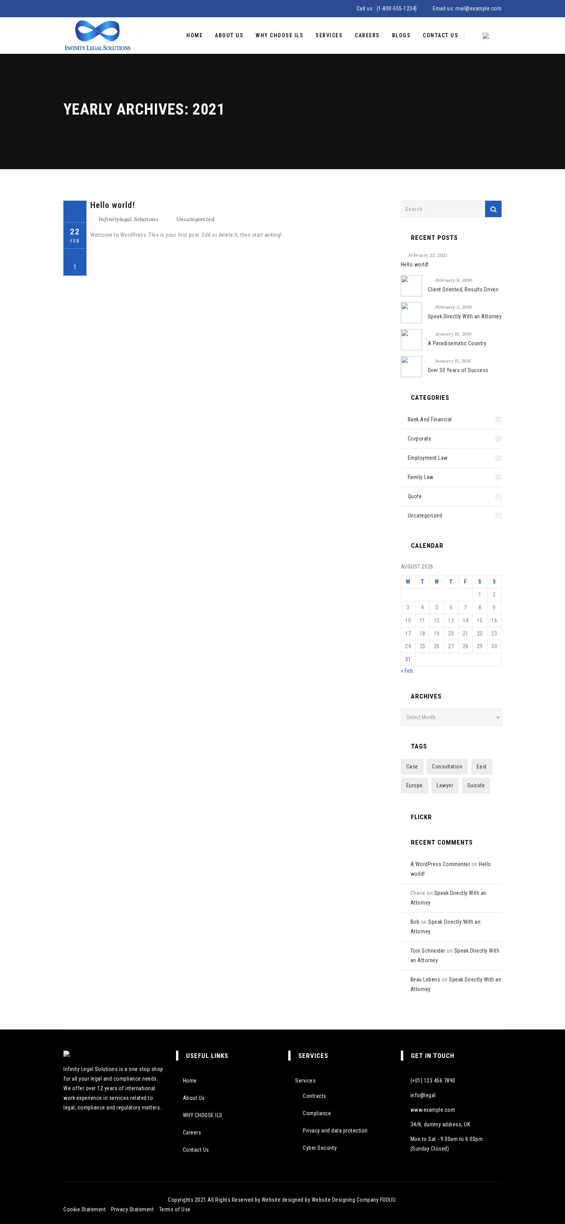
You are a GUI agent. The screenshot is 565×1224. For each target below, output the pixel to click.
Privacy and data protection (335, 1131)
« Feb (407, 671)
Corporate (420, 439)
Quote (415, 496)
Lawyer (445, 785)
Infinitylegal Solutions (128, 219)
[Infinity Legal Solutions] (97, 35)
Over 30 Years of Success (458, 370)
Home (194, 35)
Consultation (447, 766)
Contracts (314, 1096)
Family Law (421, 477)
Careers (367, 35)
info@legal (423, 1095)
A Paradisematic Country (457, 343)
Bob (415, 922)
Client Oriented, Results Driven (463, 289)
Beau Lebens (425, 979)
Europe (414, 785)
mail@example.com (478, 8)
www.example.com (432, 1110)
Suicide (476, 785)
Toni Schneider (427, 951)
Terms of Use (175, 1209)
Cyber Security (320, 1148)
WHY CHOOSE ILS (279, 35)
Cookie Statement (84, 1209)
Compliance (317, 1113)
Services (329, 35)
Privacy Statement (132, 1209)
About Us (229, 35)
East (482, 766)
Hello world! (112, 205)
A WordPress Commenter (440, 864)
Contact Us (440, 35)
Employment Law (428, 458)
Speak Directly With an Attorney (465, 316)
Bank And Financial (430, 419)
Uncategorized (195, 219)
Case (412, 766)
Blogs (401, 35)
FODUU (388, 1200)
